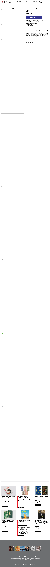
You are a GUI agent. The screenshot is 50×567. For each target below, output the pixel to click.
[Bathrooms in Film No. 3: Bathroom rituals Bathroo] (17, 548)
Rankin (31, 13)
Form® (48, 566)
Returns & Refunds (29, 42)
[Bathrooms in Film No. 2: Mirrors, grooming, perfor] (27, 548)
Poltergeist (37, 525)
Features (16, 1)
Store (2, 5)
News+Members (35, 1)
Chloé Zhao (40, 500)
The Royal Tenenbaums (22, 526)
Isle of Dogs (28, 527)
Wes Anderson (24, 531)
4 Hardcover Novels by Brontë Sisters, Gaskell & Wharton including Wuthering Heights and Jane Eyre (25, 498)
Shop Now (21, 507)
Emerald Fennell (8, 501)
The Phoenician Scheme (22, 529)
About (30, 1)
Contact (44, 1)
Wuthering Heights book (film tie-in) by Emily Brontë (8, 497)
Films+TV (26, 1)
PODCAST (40, 1)
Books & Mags (6, 5)
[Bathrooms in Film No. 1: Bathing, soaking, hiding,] (38, 548)
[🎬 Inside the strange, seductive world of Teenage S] (22, 548)
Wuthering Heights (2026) (6, 499)
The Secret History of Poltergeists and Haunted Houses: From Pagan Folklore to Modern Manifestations (41, 522)
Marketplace (21, 1)
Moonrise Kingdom (21, 523)
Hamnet (36, 498)
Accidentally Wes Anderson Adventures (24, 521)
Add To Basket (33, 17)
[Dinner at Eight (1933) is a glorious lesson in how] (32, 548)
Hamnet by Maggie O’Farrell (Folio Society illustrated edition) (8, 521)
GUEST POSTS (32, 564)
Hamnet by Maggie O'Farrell (41, 496)
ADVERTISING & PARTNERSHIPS (21, 564)
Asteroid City (20, 528)
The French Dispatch (21, 527)
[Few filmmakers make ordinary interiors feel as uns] (11, 548)
